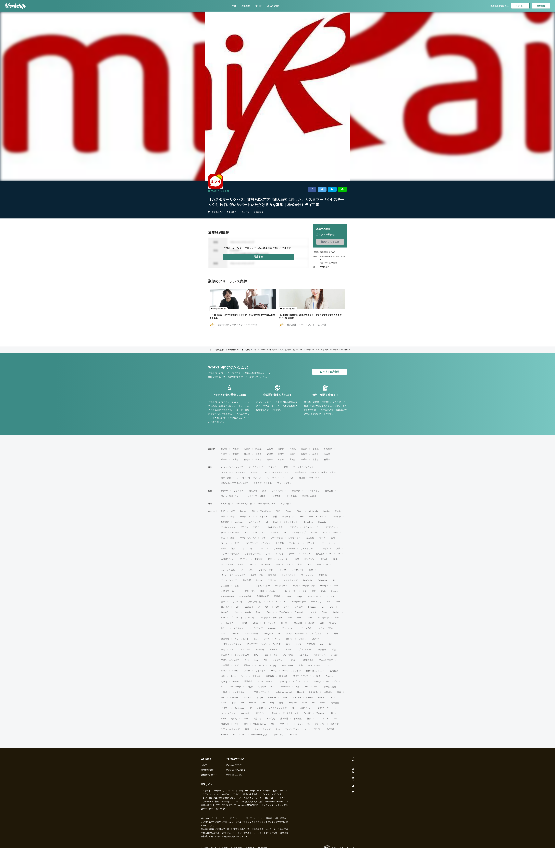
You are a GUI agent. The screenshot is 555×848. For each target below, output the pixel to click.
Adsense (272, 697)
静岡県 (247, 454)
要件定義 (271, 718)
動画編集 (298, 718)
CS (232, 649)
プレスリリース (306, 649)
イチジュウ (278, 734)
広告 (297, 559)
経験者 (247, 665)
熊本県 (315, 459)
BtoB (309, 564)
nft (313, 702)
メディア (307, 554)
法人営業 (310, 538)
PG (335, 718)
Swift (338, 601)
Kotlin (233, 676)
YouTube (297, 697)
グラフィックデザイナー (252, 527)
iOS (328, 601)
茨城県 (247, 449)
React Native (287, 665)
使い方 (258, 6)
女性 (278, 729)
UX (338, 554)
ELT (244, 734)
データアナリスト (290, 713)
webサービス (320, 655)
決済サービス (304, 724)
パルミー (294, 660)
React (258, 612)
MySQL (332, 623)
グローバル (250, 591)
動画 (270, 559)
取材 (275, 516)
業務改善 (248, 681)
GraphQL (225, 612)
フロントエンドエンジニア (249, 478)
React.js (270, 612)
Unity (323, 591)
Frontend (299, 612)
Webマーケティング (318, 516)
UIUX (223, 548)
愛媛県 (270, 454)
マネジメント (237, 601)
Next (237, 612)
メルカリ (299, 607)
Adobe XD (313, 511)
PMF (319, 564)
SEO (302, 516)
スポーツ (289, 649)
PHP (223, 511)
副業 (223, 516)
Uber (251, 564)
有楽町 (234, 718)
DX (242, 570)
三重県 (304, 459)
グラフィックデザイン (231, 644)
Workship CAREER (234, 775)
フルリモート (265, 564)
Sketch (300, 511)
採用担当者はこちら (500, 6)
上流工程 (257, 718)
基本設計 (284, 718)
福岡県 (281, 449)
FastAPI (307, 713)
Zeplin (338, 511)
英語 (309, 718)
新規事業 (296, 491)
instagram (268, 633)
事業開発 (259, 559)
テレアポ (282, 570)
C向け (286, 607)
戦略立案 (335, 724)
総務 (311, 570)
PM (253, 511)
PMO (223, 718)
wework (334, 655)
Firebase (312, 607)
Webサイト (275, 649)
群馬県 (258, 459)
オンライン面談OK (256, 496)
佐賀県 (304, 454)
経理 (281, 702)
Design (247, 671)
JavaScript (307, 580)
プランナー (312, 543)
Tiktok (245, 718)
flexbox (252, 702)
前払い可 (253, 491)
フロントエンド (290, 522)
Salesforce (322, 580)
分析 (237, 665)
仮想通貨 (334, 671)
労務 (233, 516)
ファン (329, 665)
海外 (337, 617)
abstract (321, 697)
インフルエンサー (241, 692)
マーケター (327, 543)
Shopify (273, 665)
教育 (314, 591)
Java (256, 660)
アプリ (238, 543)
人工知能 (225, 585)
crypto (322, 702)
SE (293, 708)
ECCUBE (327, 692)
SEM (223, 633)
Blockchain (239, 708)
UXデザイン (325, 548)
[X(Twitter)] (353, 791)
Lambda (234, 697)
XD (246, 532)
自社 (331, 644)
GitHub (236, 681)
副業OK (224, 491)
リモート (278, 548)
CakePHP (298, 623)
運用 (233, 548)
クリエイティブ (283, 564)
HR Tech (324, 559)
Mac (223, 697)
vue (321, 644)
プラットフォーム (253, 554)
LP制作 (249, 686)
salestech (245, 713)
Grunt (223, 702)
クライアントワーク (230, 532)
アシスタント (259, 532)
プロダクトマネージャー (271, 617)
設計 (246, 724)
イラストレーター (289, 591)
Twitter (285, 697)
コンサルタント (289, 575)
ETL (235, 734)
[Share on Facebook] (312, 189)
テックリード (281, 585)
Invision (326, 511)
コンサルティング (289, 580)
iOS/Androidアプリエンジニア (234, 483)
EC (222, 628)
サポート (274, 532)
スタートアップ (313, 491)
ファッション (307, 575)
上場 (331, 713)
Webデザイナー (299, 601)
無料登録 (541, 5)
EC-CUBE (313, 692)
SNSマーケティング (302, 676)
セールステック (228, 713)
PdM (290, 617)
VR (276, 601)
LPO (256, 655)
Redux (224, 671)
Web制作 (260, 649)
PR (330, 554)
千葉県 (224, 454)
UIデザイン (330, 527)
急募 (264, 491)
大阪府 (236, 449)
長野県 (270, 459)
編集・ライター (328, 472)
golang (309, 697)
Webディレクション (291, 671)
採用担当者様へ (208, 770)
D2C (316, 686)
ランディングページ (295, 633)
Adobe (272, 591)
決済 (247, 660)
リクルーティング (262, 729)
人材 (268, 554)
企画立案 (291, 548)
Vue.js (299, 596)
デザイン (294, 527)
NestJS (300, 692)
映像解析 (283, 676)
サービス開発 (330, 686)
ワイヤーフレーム (266, 686)
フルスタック (323, 617)
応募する (258, 256)
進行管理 (225, 639)
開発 (336, 633)
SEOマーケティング (230, 729)
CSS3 (255, 623)
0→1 (277, 639)
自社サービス (294, 538)
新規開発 (322, 649)
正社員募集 (292, 496)
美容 (298, 686)
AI (334, 580)
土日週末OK (275, 496)
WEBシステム (259, 724)
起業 (237, 585)
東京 (339, 692)
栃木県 (327, 454)
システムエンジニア (277, 708)
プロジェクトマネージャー (276, 472)
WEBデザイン (227, 559)
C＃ (273, 724)
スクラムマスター (262, 585)
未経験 (311, 623)
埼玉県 (258, 449)
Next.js (248, 612)
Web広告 (337, 516)
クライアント (278, 660)
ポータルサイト (228, 623)
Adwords (235, 633)
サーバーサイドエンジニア (233, 575)
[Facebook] (353, 786)
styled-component (284, 692)
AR (285, 601)
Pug (272, 702)
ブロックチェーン (262, 692)
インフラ (280, 554)
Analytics (272, 628)
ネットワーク (235, 686)
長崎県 (247, 459)
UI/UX (288, 596)
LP (279, 633)
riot (242, 702)
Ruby (237, 607)
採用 (333, 538)
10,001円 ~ (286, 503)
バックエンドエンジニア (232, 467)
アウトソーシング (266, 681)
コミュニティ (245, 649)
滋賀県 (281, 454)
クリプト (225, 708)
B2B (322, 623)
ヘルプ (204, 765)
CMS (278, 511)
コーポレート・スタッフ (305, 472)
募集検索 (246, 6)
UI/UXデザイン (333, 681)
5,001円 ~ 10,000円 (266, 503)
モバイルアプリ (292, 729)
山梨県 (281, 459)
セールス (255, 472)
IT (327, 564)
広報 (286, 467)
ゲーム (274, 671)
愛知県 (304, 449)
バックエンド (247, 548)
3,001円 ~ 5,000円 (243, 503)
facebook (239, 522)
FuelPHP (276, 644)
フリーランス (277, 538)
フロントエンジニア (230, 660)
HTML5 (244, 623)
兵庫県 (293, 449)
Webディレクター (276, 527)
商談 (247, 729)
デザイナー (273, 467)
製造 (237, 724)
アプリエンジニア (301, 681)
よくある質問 (273, 6)
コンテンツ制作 (251, 633)
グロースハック (289, 628)
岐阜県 (224, 459)
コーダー (285, 623)
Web (299, 617)
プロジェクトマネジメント (243, 617)
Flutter (325, 612)
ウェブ (298, 644)
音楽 (304, 591)
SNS (263, 538)
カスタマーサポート (230, 591)
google (260, 697)
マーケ (322, 538)
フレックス (288, 655)
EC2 (325, 532)
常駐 (301, 665)
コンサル (312, 612)
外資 (262, 591)
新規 (334, 649)
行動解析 (270, 676)
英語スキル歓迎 (309, 496)
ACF (333, 697)
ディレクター (295, 543)
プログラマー (322, 718)
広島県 (270, 449)
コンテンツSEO (242, 655)
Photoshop (308, 522)
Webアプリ (316, 601)
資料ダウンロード (209, 775)
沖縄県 (293, 454)
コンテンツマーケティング (258, 543)
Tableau (320, 713)
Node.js (317, 681)
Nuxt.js (244, 676)
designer (293, 702)
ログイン (520, 5)
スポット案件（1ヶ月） (232, 496)
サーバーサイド (314, 596)
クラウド (293, 554)
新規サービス (257, 575)
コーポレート (298, 570)
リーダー (247, 697)
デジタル (272, 580)
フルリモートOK (279, 491)
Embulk (224, 734)
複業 (275, 655)
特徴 (234, 6)
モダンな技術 (245, 596)
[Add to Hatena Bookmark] (332, 189)
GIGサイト (206, 790)
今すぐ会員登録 (331, 371)
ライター (263, 516)
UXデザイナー (306, 708)
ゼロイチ (289, 639)
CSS (223, 538)
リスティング (254, 522)
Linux (309, 617)
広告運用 (225, 522)
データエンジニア (229, 580)
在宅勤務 (311, 644)
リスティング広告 (325, 628)
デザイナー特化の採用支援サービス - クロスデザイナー (258, 794)
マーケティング (256, 467)
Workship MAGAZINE (235, 770)
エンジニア (263, 548)
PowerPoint (285, 686)
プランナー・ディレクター (233, 472)
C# (269, 601)
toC (277, 607)
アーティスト (264, 607)
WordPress (265, 511)
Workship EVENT (234, 765)
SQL (307, 686)
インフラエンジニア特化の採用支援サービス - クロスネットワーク (231, 798)
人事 (292, 478)
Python (259, 580)
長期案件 (329, 491)
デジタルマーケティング (304, 585)
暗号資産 (335, 702)
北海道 (258, 454)
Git (285, 532)
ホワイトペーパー (311, 527)
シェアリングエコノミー (232, 564)
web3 (304, 702)
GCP (332, 607)
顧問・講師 (226, 478)
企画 (223, 617)
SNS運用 (225, 665)
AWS (233, 511)
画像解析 (256, 676)
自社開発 (302, 639)
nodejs (235, 671)
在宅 (223, 649)
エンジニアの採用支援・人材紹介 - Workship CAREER (258, 801)
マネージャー (286, 724)
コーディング (269, 623)
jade (263, 702)
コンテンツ (309, 559)
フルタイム (303, 655)
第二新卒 (225, 655)
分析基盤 (330, 729)
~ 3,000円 (225, 503)
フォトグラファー (285, 483)
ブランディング (266, 570)
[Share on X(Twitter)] (322, 189)
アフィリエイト (242, 639)
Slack (275, 522)
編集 (233, 538)
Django (334, 591)
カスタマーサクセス (263, 483)
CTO (246, 585)
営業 (338, 548)
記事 (223, 601)
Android (336, 612)
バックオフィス (247, 516)
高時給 (277, 596)
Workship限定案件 (259, 734)
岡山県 (236, 459)
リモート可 (238, 491)
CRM (251, 570)
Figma (289, 511)
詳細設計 (225, 724)
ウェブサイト (315, 633)
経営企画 (272, 575)
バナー (299, 564)
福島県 (315, 454)
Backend (249, 607)
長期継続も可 (263, 596)
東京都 (224, 449)
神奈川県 (328, 449)
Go (323, 607)
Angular (329, 676)
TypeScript (284, 612)
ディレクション (228, 527)
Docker (243, 511)
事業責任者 (308, 660)
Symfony (283, 681)
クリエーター (283, 559)
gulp (234, 702)
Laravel (314, 532)
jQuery (224, 681)
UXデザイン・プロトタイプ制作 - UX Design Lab (236, 790)
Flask (274, 713)
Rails (266, 655)
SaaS (336, 585)
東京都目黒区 (217, 212)
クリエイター (314, 665)
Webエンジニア (326, 660)
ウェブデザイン (236, 628)
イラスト (331, 596)
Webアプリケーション (257, 644)
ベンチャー (244, 559)
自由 (288, 644)
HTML (335, 532)
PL (222, 686)
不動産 (224, 692)
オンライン (320, 724)
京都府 (236, 454)
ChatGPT (293, 734)
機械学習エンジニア (315, 671)
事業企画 (323, 575)
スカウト (225, 543)
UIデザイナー (261, 713)
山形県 (315, 449)
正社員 (260, 708)
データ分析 (306, 628)
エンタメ (225, 607)
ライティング (288, 516)
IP (251, 708)
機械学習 (247, 580)
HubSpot (324, 585)
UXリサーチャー (325, 708)
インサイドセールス (230, 554)
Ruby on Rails (227, 596)
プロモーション (255, 601)
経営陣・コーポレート (309, 478)
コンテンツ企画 (228, 570)
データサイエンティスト (304, 467)
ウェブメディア (256, 628)
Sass (256, 639)
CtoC (335, 559)
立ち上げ (320, 554)
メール (267, 639)
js (327, 633)
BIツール (316, 639)
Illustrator (322, 522)
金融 (223, 676)
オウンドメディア (248, 538)
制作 (318, 676)
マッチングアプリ (313, 729)
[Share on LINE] (342, 189)
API (265, 660)
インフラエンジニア (275, 478)
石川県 (327, 459)
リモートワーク (307, 548)
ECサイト (259, 665)
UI (267, 522)
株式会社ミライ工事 (218, 191)
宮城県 (293, 459)
